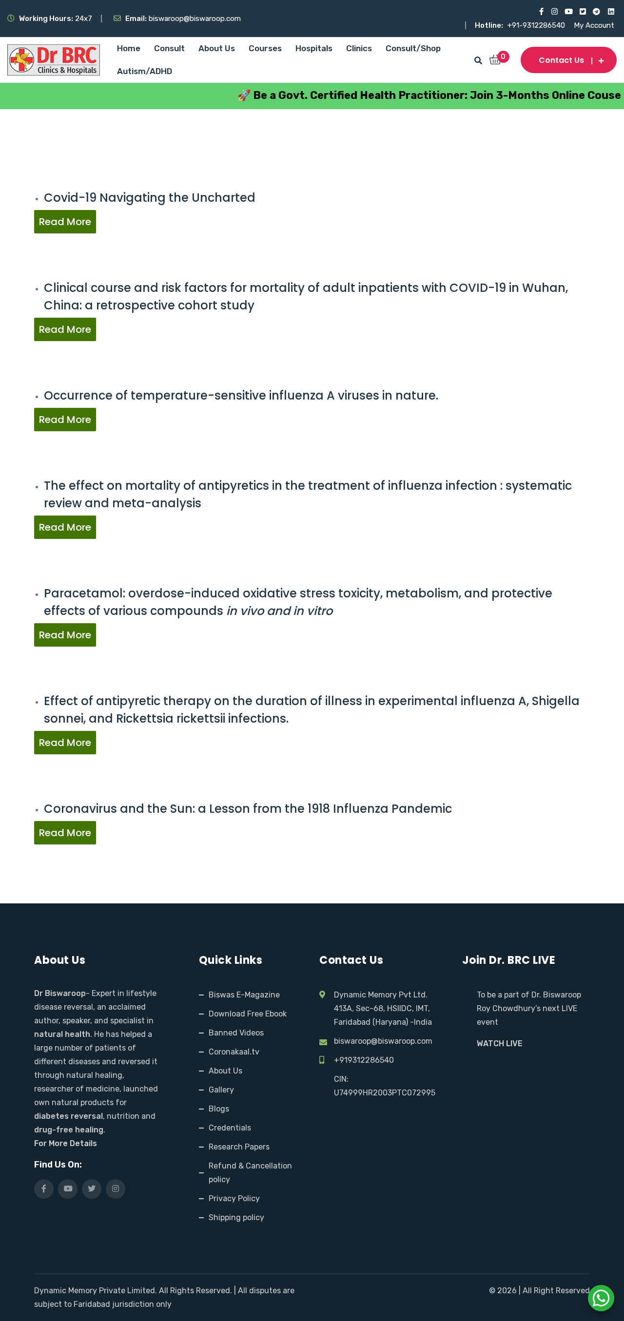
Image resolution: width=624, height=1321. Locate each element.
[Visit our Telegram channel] (596, 12)
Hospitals (313, 48)
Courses (265, 48)
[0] (495, 60)
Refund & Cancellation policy (250, 1172)
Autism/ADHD (144, 71)
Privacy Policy (234, 1198)
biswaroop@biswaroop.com (383, 1041)
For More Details (65, 1143)
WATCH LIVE (500, 1043)
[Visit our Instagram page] (554, 12)
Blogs (219, 1108)
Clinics (359, 48)
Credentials (230, 1127)
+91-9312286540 (537, 25)
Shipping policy (236, 1217)
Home (128, 48)
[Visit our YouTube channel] (568, 12)
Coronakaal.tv (234, 1051)
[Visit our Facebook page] (540, 12)
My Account (594, 25)
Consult (169, 48)
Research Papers (239, 1146)
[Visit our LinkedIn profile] (610, 12)
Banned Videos (236, 1032)
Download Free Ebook (248, 1013)
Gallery (221, 1089)
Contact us (561, 60)
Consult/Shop (413, 48)
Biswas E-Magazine (244, 994)
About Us (216, 48)
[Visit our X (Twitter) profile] (582, 12)
